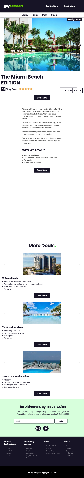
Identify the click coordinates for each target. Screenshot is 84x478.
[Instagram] (38, 428)
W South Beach (10, 278)
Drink (35, 15)
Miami (25, 15)
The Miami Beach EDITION (22, 79)
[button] (3, 45)
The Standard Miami (12, 327)
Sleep (54, 15)
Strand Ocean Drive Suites (15, 376)
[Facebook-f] (46, 428)
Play (44, 15)
